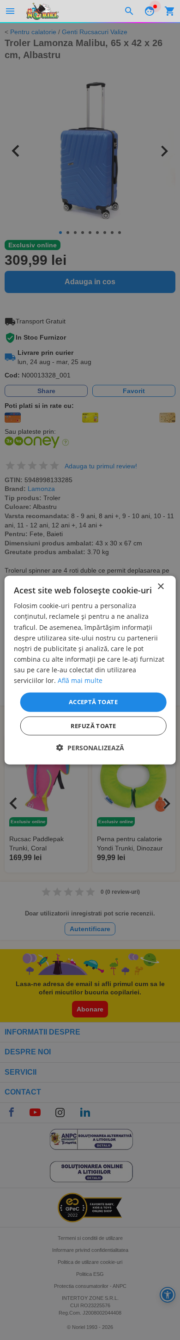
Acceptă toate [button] (93, 702)
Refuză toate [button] (93, 725)
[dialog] (90, 670)
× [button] (160, 586)
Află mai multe (80, 680)
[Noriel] (42, 11)
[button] (90, 747)
